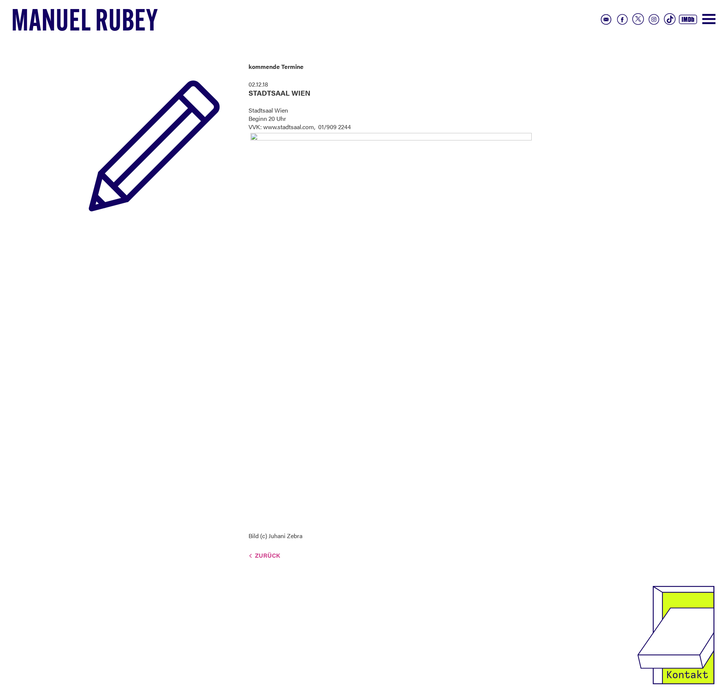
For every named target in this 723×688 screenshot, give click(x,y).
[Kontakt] (676, 634)
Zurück (267, 555)
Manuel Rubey (84, 23)
